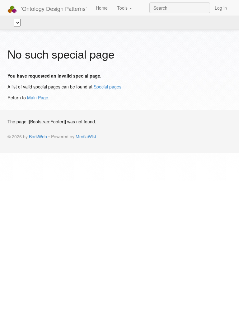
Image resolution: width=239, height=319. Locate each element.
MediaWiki (86, 136)
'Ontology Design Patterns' (53, 8)
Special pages (107, 86)
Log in (221, 8)
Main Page (37, 97)
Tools (123, 8)
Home (102, 8)
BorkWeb (38, 136)
